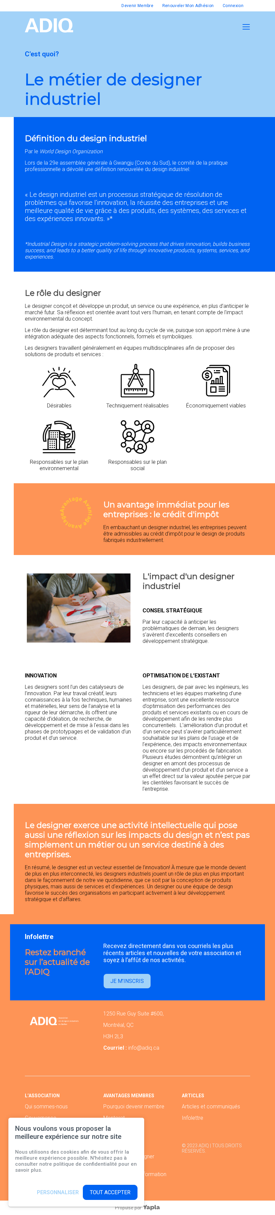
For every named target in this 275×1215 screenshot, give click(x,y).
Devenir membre (137, 5)
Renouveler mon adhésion (188, 5)
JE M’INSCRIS (127, 981)
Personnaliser (58, 1192)
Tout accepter (110, 1192)
